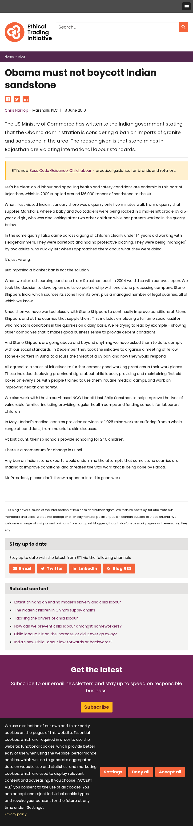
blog (21, 56)
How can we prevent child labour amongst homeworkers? (68, 626)
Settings (113, 772)
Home (9, 56)
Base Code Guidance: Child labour (60, 170)
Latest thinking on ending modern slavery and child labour (67, 602)
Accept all (170, 772)
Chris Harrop (16, 110)
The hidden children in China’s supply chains (54, 610)
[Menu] (186, 6)
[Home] (28, 25)
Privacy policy (16, 814)
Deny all (140, 772)
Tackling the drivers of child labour (46, 618)
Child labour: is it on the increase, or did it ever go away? (65, 634)
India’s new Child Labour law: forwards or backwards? (63, 642)
